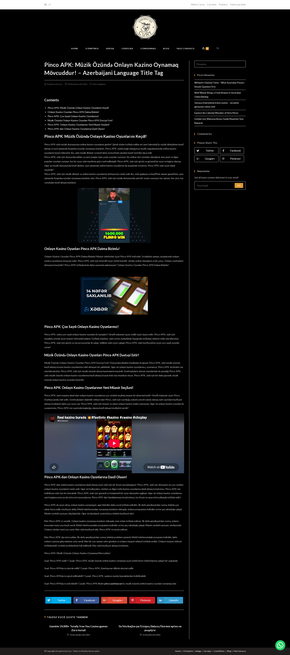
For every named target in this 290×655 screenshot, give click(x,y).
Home (178, 651)
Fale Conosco (239, 651)
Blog (229, 651)
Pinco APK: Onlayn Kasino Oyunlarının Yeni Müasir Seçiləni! (79, 124)
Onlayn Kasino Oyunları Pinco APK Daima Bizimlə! (73, 112)
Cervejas (207, 651)
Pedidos (223, 4)
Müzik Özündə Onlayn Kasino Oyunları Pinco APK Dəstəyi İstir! (80, 120)
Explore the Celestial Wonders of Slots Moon (216, 113)
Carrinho (211, 4)
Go (239, 185)
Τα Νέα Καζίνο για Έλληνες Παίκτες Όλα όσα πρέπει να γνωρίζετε (149, 628)
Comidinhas (219, 651)
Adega (198, 651)
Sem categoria (99, 84)
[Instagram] (50, 4)
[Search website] (218, 48)
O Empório (188, 651)
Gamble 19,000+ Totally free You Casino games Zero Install (78, 628)
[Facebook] (46, 4)
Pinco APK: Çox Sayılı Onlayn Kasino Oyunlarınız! (73, 116)
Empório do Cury (54, 84)
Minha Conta (198, 4)
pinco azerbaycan (113, 583)
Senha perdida (238, 4)
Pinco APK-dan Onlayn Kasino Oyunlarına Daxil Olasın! (76, 128)
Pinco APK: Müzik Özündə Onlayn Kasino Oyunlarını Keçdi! (78, 107)
